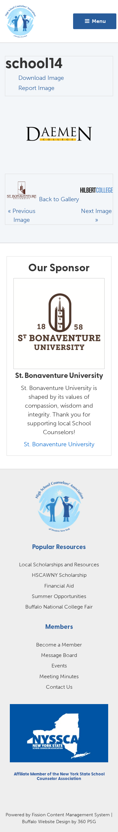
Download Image (41, 77)
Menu (98, 21)
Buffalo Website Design (46, 821)
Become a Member (59, 645)
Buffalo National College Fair (59, 607)
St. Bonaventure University (59, 444)
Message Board (59, 655)
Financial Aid (59, 586)
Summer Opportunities (59, 596)
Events (59, 666)
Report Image (36, 88)
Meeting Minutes (59, 676)
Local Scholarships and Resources (59, 564)
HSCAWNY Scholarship (59, 575)
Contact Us (59, 687)
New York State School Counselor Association (71, 776)
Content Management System (78, 815)
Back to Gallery (59, 199)
